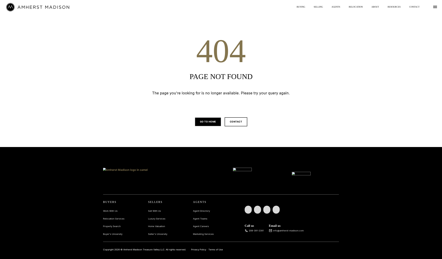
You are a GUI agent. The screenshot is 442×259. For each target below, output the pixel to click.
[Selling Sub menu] (325, 7)
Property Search (112, 226)
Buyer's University (112, 234)
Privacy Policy (198, 249)
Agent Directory (201, 210)
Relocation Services (113, 218)
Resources (394, 7)
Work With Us (110, 210)
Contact (414, 7)
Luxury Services (156, 218)
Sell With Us (154, 210)
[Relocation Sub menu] (365, 7)
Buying (301, 7)
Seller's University (157, 234)
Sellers (155, 202)
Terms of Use (215, 249)
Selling (318, 7)
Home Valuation (156, 226)
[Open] (435, 7)
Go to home (208, 121)
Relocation (356, 7)
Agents (336, 7)
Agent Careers (201, 226)
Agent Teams (200, 218)
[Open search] (221, 104)
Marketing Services (203, 234)
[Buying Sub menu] (308, 7)
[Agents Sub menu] (343, 7)
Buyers (109, 202)
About (375, 7)
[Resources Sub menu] (403, 7)
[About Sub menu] (381, 7)
